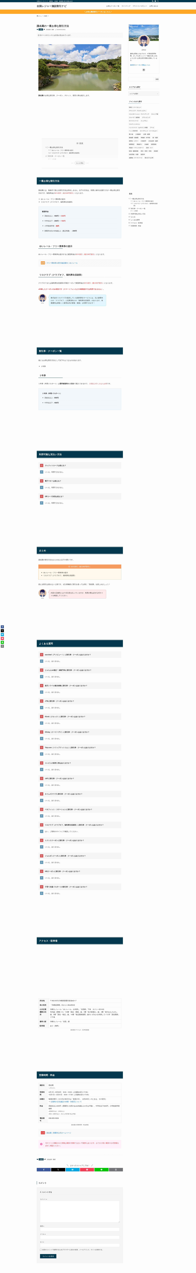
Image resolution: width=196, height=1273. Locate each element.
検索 (157, 79)
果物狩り (139, 144)
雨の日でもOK (149, 158)
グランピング (146, 117)
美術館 (156, 151)
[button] (44, 1169)
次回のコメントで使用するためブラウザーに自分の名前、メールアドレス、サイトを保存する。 (73, 1249)
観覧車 (143, 154)
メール (43, 1234)
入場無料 (138, 134)
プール (152, 127)
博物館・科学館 (145, 137)
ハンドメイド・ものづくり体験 (138, 127)
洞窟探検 (153, 144)
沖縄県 (40, 29)
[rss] (152, 1)
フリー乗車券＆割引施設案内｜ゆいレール (62, 263)
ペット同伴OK (133, 131)
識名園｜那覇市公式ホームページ (59, 1133)
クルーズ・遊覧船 (134, 117)
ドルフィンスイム (134, 124)
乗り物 (131, 134)
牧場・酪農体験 (133, 151)
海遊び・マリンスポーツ (136, 148)
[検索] (158, 1)
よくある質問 (135, 220)
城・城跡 (155, 137)
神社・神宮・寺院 (146, 151)
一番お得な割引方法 (55, 147)
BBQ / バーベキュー (135, 107)
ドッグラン (144, 121)
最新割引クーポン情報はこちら (140, 65)
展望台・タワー (133, 141)
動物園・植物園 (133, 137)
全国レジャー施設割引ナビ (52, 6)
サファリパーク (133, 121)
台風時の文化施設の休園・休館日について (66, 1101)
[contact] (155, 1)
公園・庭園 (146, 134)
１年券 (54, 159)
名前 (42, 1226)
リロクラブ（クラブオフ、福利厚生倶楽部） (66, 153)
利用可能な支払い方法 (138, 214)
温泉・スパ (149, 148)
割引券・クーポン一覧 (56, 156)
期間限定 (131, 144)
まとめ (133, 217)
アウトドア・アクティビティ (137, 111)
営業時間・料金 (136, 226)
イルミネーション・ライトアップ (139, 114)
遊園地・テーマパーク (135, 158)
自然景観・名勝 (133, 154)
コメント (43, 1199)
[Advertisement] (79, 117)
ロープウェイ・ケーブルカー (148, 131)
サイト (42, 1242)
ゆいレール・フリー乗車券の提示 (62, 150)
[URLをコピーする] (116, 1169)
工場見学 (143, 141)
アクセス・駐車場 (137, 223)
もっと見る (79, 163)
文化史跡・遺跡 (50, 29)
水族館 (147, 144)
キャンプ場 (154, 114)
